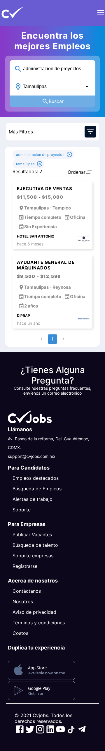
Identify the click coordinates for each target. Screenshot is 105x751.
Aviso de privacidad (34, 612)
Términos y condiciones (39, 622)
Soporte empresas (33, 555)
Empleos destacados (36, 478)
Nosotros (23, 601)
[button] (22, 13)
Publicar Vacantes (32, 534)
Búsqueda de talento (35, 545)
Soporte (22, 510)
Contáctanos (27, 591)
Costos (20, 633)
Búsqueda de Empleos (37, 488)
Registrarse (25, 566)
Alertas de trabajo (32, 499)
